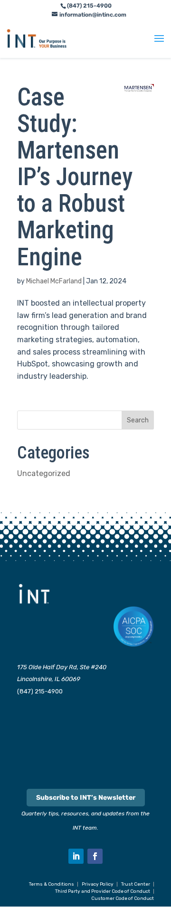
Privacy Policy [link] (98, 884)
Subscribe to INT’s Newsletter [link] (85, 798)
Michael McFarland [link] (54, 281)
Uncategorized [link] (43, 473)
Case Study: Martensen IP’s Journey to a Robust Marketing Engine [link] (75, 177)
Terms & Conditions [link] (51, 884)
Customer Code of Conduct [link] (122, 898)
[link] (36, 38)
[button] (159, 44)
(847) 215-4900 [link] (40, 691)
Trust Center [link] (135, 884)
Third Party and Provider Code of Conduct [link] (102, 891)
